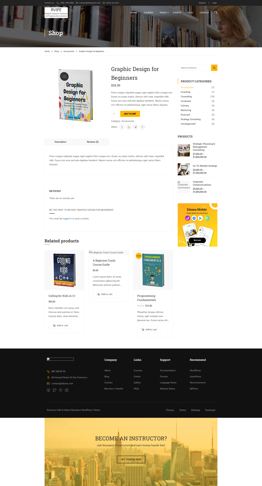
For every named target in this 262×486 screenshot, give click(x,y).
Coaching (185, 92)
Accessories (69, 51)
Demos (133, 12)
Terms (182, 410)
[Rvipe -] (56, 12)
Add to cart (130, 114)
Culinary (185, 105)
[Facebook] (122, 127)
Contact (204, 12)
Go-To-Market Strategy (205, 165)
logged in (67, 218)
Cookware (186, 101)
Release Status (167, 388)
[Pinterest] (142, 127)
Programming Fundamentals (146, 298)
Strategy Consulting (191, 119)
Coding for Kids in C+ (62, 296)
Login (214, 3)
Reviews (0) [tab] (93, 142)
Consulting (186, 96)
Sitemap (195, 410)
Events (177, 12)
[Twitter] (135, 127)
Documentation (168, 370)
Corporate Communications (202, 183)
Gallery (137, 382)
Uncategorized (188, 123)
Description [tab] (60, 142)
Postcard (185, 114)
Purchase (210, 410)
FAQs (136, 388)
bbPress (194, 388)
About (107, 370)
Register (202, 3)
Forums (164, 376)
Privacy (170, 410)
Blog (190, 12)
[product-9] (76, 95)
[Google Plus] (129, 127)
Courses (148, 12)
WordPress (195, 370)
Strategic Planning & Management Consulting (204, 146)
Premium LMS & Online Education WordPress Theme (73, 410)
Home (47, 51)
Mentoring (186, 110)
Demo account (112, 3)
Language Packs (168, 382)
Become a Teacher (113, 388)
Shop (56, 51)
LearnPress (195, 376)
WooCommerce (198, 382)
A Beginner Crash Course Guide (104, 262)
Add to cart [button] (62, 325)
